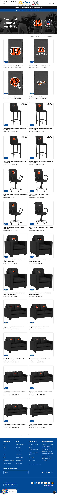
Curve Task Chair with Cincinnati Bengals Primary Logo (39, 195)
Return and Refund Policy (33, 453)
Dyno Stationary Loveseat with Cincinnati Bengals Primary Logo (39, 326)
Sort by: (32, 36)
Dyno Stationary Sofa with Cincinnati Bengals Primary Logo (40, 392)
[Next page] (36, 434)
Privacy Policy (32, 460)
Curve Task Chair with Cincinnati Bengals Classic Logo (41, 228)
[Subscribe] (26, 472)
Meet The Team (20, 451)
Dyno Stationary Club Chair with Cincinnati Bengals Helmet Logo (14, 261)
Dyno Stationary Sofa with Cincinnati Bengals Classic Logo (40, 425)
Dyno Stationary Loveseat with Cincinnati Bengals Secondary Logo (13, 359)
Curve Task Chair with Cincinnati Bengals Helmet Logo (15, 195)
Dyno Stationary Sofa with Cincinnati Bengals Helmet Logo (14, 392)
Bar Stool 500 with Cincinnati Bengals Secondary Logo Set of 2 (41, 162)
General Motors (7, 463)
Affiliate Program (20, 444)
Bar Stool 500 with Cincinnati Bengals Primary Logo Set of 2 (14, 162)
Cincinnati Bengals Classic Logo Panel (38, 96)
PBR (4, 457)
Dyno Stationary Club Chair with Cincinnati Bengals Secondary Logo (14, 294)
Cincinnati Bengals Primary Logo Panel (13, 65)
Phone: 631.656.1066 (34, 444)
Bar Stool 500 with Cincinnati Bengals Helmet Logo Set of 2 (40, 129)
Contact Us (32, 457)
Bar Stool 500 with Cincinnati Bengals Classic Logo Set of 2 (14, 129)
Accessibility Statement (35, 464)
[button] (4, 3)
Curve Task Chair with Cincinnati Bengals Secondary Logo (13, 228)
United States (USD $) (10, 484)
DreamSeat (19, 463)
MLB (4, 447)
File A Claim (19, 447)
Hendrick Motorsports (8, 460)
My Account (19, 454)
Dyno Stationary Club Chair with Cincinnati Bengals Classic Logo (39, 294)
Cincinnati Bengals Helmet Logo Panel (12, 96)
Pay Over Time (19, 460)
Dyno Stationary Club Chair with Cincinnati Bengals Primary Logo (39, 261)
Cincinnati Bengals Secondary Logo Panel (39, 65)
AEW (4, 454)
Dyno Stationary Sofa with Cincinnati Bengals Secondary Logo (14, 425)
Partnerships (19, 457)
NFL (4, 444)
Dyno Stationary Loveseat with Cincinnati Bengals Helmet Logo (13, 326)
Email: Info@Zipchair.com (33, 448)
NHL (4, 451)
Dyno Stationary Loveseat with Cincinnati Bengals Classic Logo (39, 359)
